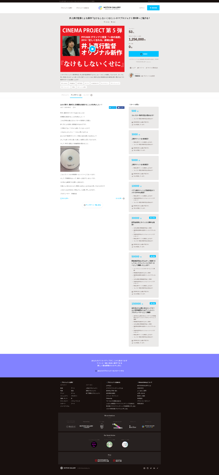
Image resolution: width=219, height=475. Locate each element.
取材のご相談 (141, 396)
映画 (114, 22)
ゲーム (73, 393)
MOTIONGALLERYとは (144, 385)
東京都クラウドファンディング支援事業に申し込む (119, 406)
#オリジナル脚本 (82, 87)
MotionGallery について (154, 1)
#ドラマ (87, 83)
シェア (134, 68)
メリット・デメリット (112, 396)
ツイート (141, 68)
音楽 (72, 391)
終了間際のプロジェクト (92, 393)
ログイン (142, 8)
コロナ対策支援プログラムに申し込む (117, 409)
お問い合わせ (141, 393)
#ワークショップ (115, 83)
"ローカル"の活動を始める (113, 401)
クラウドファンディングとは (114, 388)
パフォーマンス (75, 401)
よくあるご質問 (141, 391)
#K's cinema (64, 83)
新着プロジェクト (91, 391)
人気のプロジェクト (92, 388)
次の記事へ (119, 198)
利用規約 (139, 398)
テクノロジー (64, 401)
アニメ (62, 393)
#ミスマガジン (104, 83)
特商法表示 (140, 403)
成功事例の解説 (110, 393)
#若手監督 (79, 83)
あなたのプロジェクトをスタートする (111, 371)
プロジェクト (65, 95)
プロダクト (74, 396)
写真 (61, 391)
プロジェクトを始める (82, 8)
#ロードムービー (65, 87)
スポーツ (62, 403)
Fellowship (109, 398)
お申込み (108, 385)
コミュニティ (64, 396)
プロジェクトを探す (66, 8)
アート (73, 388)
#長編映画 (72, 83)
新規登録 (154, 8)
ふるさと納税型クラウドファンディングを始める (119, 403)
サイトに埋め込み (153, 68)
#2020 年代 (140, 388)
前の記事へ (65, 198)
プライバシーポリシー (143, 401)
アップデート (76, 95)
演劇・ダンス (63, 398)
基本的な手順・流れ (111, 391)
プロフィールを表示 (149, 76)
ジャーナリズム (64, 406)
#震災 (73, 87)
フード (73, 403)
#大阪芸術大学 (95, 83)
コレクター (87, 95)
